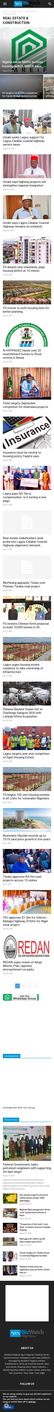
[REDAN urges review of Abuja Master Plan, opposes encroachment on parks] (27, 946)
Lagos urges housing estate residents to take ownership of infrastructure (23, 668)
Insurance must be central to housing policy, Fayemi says (22, 454)
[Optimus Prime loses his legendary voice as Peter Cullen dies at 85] (10, 1270)
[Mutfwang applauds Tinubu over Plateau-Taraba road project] (27, 567)
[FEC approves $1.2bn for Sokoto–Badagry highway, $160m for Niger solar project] (27, 902)
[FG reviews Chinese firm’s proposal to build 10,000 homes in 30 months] (27, 608)
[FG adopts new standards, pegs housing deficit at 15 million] (27, 249)
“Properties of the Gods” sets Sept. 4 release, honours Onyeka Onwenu (35, 1227)
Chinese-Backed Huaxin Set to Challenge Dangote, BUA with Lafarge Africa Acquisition (23, 712)
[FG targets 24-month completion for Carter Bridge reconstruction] (21, 91)
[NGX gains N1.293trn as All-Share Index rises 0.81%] (10, 1241)
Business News (17, 11)
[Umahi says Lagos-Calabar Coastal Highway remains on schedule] (27, 207)
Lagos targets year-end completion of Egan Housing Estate (26, 755)
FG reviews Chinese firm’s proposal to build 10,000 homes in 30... (26, 625)
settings (32, 1402)
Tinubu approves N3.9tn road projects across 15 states (22, 878)
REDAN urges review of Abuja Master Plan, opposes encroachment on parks (22, 965)
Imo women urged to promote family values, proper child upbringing (34, 1198)
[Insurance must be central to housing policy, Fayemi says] (27, 433)
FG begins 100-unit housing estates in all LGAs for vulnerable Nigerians (26, 796)
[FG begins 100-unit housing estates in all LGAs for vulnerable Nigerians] (27, 779)
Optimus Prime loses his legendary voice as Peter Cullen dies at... (34, 1270)
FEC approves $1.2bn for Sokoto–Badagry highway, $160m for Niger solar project (25, 921)
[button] (5, 4)
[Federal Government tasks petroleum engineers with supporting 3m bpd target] (27, 1143)
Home (5, 11)
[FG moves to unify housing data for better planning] (27, 292)
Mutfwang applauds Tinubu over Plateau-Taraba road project (24, 584)
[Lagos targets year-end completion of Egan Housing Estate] (27, 738)
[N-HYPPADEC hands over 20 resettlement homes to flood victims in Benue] (27, 334)
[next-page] (35, 986)
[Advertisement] (27, 1027)
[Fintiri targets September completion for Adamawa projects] (27, 383)
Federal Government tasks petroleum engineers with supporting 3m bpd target (27, 1168)
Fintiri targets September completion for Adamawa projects (25, 405)
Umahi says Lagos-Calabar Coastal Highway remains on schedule (26, 224)
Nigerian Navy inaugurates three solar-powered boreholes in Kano (35, 1212)
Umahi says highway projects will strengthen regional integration (24, 183)
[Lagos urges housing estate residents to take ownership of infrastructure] (27, 649)
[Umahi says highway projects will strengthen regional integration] (27, 166)
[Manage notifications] (6, 1405)
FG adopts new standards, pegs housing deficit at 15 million (24, 268)
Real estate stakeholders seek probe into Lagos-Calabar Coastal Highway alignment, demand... (25, 541)
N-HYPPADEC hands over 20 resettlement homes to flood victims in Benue (22, 354)
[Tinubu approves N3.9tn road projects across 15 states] (27, 861)
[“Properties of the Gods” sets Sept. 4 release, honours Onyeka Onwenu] (10, 1228)
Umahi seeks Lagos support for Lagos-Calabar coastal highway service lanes (23, 141)
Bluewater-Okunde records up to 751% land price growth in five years (26, 837)
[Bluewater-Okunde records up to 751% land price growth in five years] (27, 820)
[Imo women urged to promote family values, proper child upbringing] (10, 1198)
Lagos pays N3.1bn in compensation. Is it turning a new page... (24, 497)
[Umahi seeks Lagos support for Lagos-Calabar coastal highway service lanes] (27, 122)
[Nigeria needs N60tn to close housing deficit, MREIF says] (27, 50)
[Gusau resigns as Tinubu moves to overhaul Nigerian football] (10, 1256)
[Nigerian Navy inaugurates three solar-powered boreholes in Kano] (10, 1213)
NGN (20, 1107)
